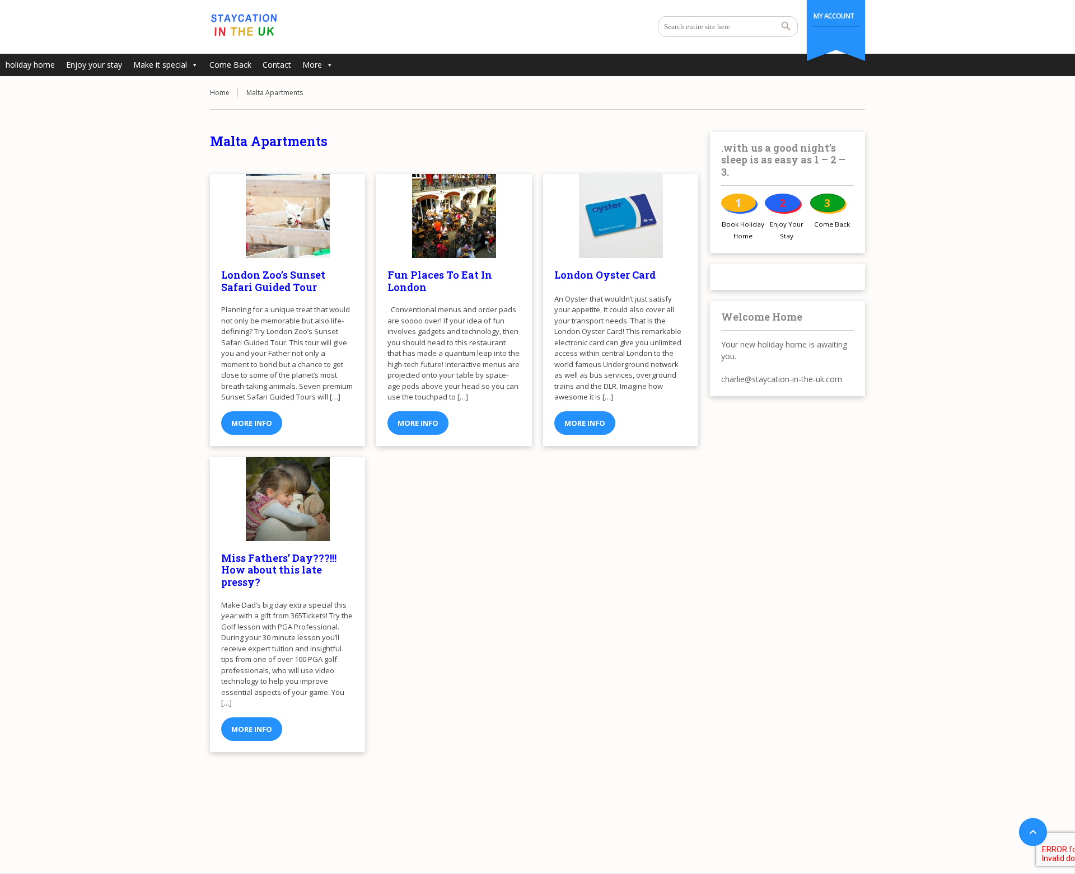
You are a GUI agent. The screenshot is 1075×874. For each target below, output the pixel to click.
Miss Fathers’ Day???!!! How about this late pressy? (278, 570)
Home (220, 92)
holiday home (30, 64)
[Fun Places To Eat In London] (453, 216)
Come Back (230, 64)
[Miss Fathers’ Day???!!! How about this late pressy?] (287, 499)
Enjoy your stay (94, 64)
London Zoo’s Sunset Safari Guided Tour (273, 281)
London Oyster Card (605, 274)
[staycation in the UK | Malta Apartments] (243, 25)
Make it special (160, 64)
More (312, 64)
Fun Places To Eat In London (439, 281)
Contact (277, 64)
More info (251, 423)
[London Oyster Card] (620, 216)
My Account (834, 16)
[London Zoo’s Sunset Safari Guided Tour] (287, 216)
